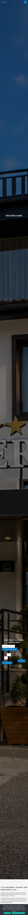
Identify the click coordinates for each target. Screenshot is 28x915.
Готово (21, 661)
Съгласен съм (7, 913)
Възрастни (4, 654)
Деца (3, 658)
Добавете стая (5, 660)
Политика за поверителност (18, 913)
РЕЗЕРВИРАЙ (7, 662)
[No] (26, 909)
